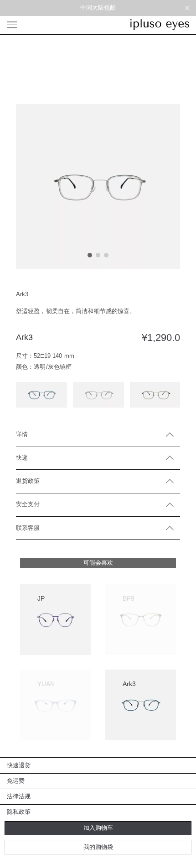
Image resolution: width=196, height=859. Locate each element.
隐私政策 (19, 811)
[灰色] (155, 395)
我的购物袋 (98, 846)
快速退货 (19, 765)
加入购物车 (98, 827)
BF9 (128, 598)
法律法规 (19, 796)
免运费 (16, 780)
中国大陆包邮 (98, 7)
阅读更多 (132, 652)
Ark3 (129, 683)
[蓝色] (41, 395)
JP (41, 598)
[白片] (98, 395)
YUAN (46, 683)
